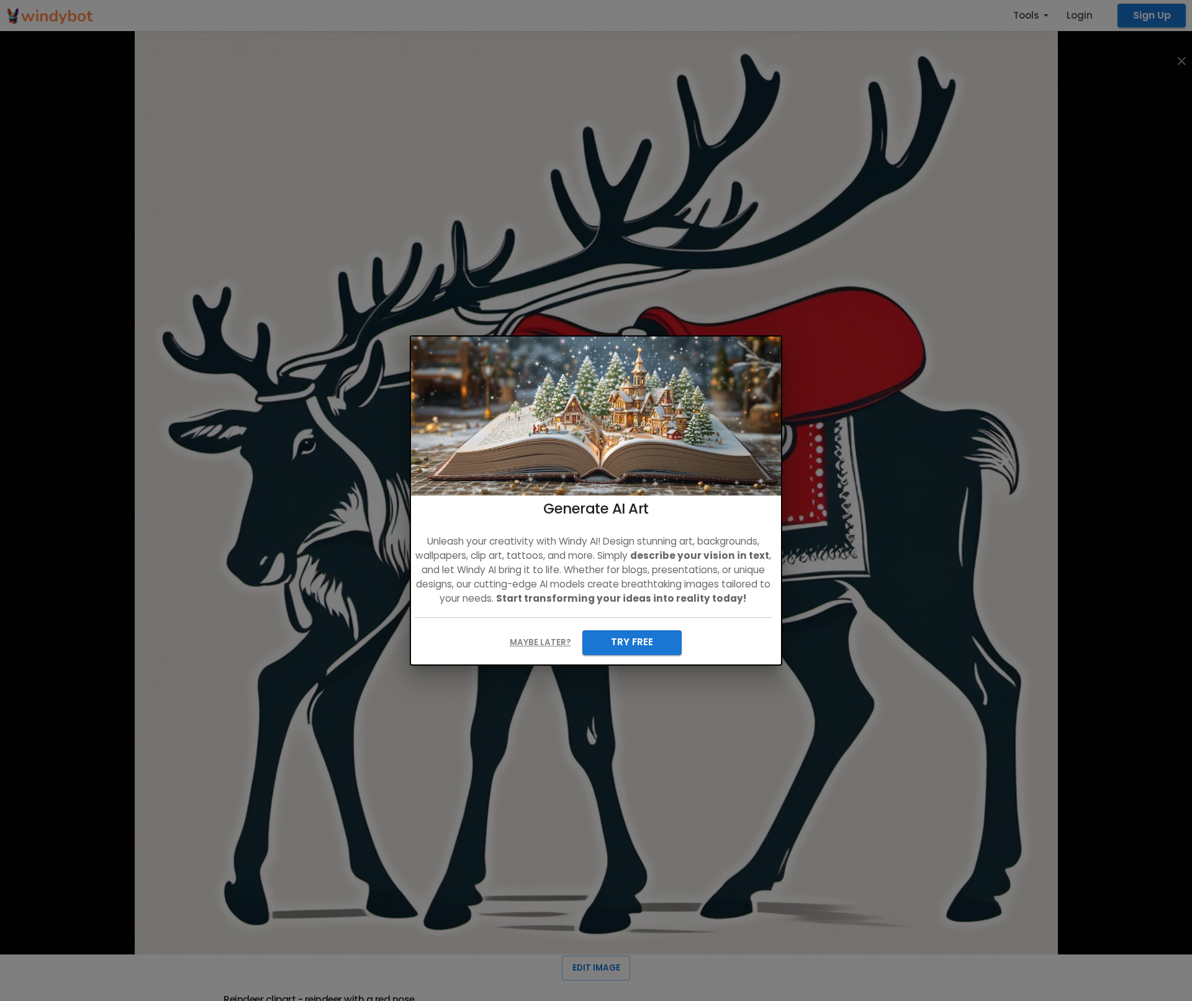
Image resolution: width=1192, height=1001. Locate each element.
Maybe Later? (540, 642)
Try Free (632, 641)
